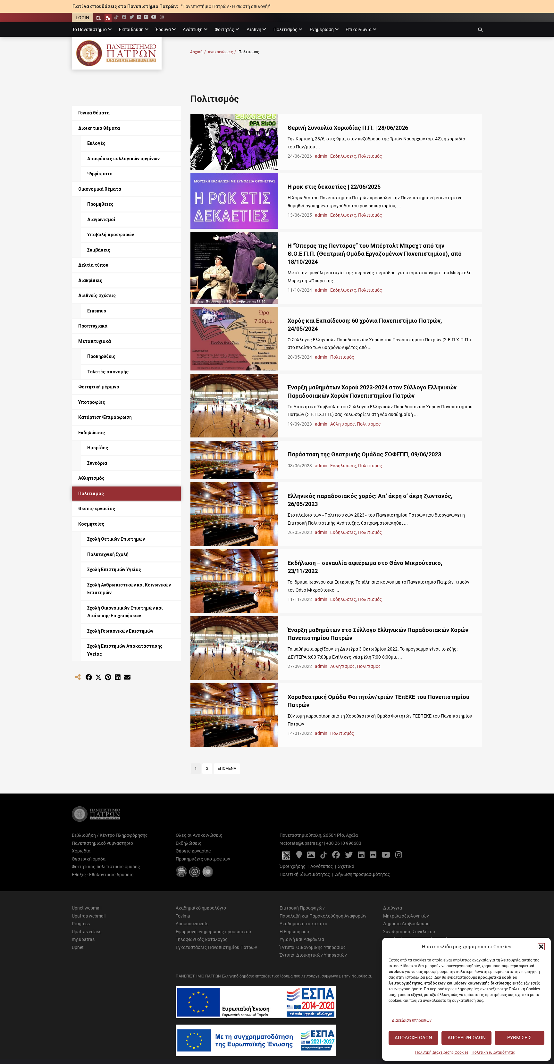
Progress (81, 923)
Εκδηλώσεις (343, 156)
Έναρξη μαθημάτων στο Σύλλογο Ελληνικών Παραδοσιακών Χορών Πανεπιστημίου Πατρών (378, 634)
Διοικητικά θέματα (99, 128)
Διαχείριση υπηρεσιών (412, 1020)
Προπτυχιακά (92, 325)
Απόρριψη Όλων (467, 1038)
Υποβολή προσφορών (110, 234)
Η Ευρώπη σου (294, 931)
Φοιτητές (224, 29)
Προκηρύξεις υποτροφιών (203, 858)
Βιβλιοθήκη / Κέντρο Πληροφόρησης (110, 835)
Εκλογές (96, 143)
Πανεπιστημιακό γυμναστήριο (102, 843)
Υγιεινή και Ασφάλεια (302, 939)
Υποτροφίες (91, 402)
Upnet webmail (86, 907)
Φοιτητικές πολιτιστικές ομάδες (106, 866)
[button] (541, 946)
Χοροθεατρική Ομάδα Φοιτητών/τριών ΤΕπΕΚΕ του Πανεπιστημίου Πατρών (378, 701)
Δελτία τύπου (93, 265)
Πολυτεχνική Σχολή (108, 554)
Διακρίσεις (90, 280)
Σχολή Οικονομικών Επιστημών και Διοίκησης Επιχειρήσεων (125, 612)
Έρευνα (163, 29)
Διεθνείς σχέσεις (97, 295)
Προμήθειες (100, 204)
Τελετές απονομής (108, 371)
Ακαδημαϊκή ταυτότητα (303, 923)
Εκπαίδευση (131, 29)
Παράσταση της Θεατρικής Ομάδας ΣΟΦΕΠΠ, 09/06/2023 (364, 454)
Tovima (183, 916)
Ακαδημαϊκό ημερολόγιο (201, 907)
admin (321, 156)
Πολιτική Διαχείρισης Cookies (441, 1052)
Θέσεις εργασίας (96, 508)
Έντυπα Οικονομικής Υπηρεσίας (313, 947)
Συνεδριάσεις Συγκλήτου (409, 931)
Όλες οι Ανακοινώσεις (199, 835)
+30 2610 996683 (343, 843)
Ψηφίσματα (100, 173)
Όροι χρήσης (293, 866)
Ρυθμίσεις (519, 1038)
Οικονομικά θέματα (99, 189)
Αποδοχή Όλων (413, 1038)
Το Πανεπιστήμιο (89, 29)
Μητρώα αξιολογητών (406, 916)
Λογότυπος (321, 866)
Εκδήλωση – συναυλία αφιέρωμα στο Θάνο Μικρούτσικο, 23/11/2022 (365, 567)
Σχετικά (346, 866)
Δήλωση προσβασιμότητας (362, 874)
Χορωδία (81, 850)
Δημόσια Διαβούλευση (406, 923)
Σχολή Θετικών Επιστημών (116, 539)
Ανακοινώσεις (222, 52)
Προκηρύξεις (101, 356)
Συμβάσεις (98, 250)
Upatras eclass (86, 931)
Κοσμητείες (91, 524)
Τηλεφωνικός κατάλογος (202, 939)
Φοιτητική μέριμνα (98, 386)
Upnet (78, 947)
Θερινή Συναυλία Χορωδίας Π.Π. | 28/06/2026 (348, 127)
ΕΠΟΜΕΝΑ (227, 768)
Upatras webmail (88, 916)
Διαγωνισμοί (101, 219)
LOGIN (82, 17)
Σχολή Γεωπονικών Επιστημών (120, 631)
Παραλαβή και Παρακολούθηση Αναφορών (323, 916)
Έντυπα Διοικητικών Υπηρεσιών (313, 955)
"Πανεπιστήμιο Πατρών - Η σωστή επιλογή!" (225, 6)
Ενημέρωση (322, 29)
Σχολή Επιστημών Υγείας (114, 569)
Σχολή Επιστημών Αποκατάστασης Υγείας (125, 650)
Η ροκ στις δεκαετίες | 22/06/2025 (334, 186)
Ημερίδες (97, 447)
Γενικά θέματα (94, 112)
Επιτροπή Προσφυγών (302, 907)
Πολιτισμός (285, 29)
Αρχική (198, 52)
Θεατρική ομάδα (88, 858)
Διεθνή (254, 29)
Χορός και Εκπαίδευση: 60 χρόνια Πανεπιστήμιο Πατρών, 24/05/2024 (365, 324)
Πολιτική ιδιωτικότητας (493, 1052)
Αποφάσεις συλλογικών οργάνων (123, 158)
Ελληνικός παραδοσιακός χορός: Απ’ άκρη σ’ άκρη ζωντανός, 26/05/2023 (370, 500)
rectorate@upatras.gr (301, 843)
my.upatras (83, 939)
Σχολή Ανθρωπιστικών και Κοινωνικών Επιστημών (129, 588)
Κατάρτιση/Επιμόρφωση (105, 417)
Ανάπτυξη (193, 29)
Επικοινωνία (359, 29)
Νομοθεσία (361, 976)
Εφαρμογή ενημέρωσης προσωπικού (213, 931)
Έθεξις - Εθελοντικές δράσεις (103, 874)
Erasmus (96, 310)
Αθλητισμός (342, 424)
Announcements (192, 923)
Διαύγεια (392, 907)
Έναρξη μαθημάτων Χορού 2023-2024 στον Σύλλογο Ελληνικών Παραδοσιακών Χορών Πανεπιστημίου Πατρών (372, 391)
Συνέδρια (97, 463)
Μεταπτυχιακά (94, 341)
